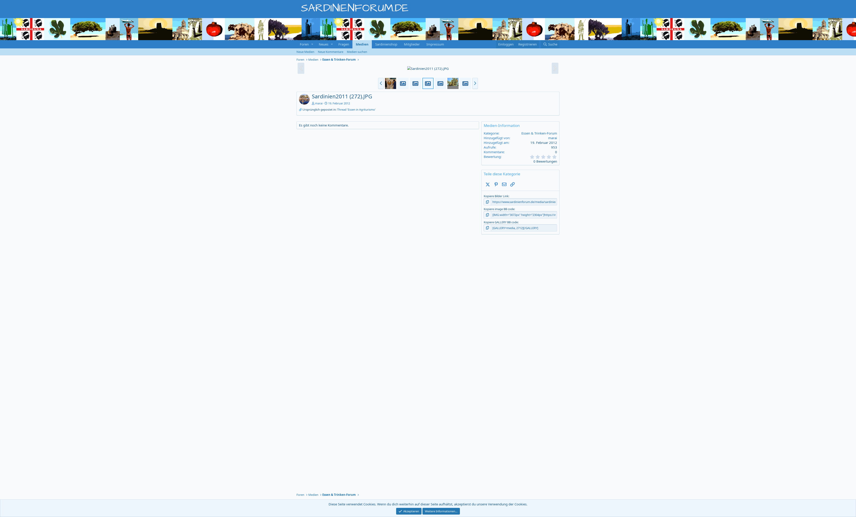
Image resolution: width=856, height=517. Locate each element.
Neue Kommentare (330, 52)
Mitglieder (412, 44)
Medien (362, 44)
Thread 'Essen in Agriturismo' (356, 110)
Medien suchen (357, 52)
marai (319, 103)
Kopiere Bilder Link (496, 196)
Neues (323, 44)
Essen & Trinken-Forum (539, 133)
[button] (312, 44)
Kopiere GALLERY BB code (501, 222)
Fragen (343, 44)
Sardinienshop (386, 44)
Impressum (435, 44)
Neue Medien (305, 52)
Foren (304, 44)
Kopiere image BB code (499, 209)
